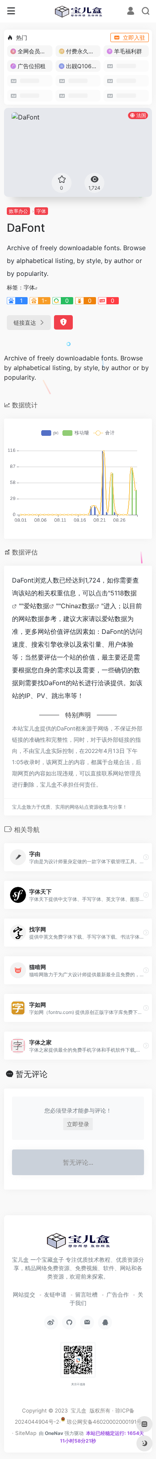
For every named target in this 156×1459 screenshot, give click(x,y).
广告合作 (117, 1294)
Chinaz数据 (77, 606)
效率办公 (18, 211)
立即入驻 (134, 37)
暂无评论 (32, 1074)
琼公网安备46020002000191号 (103, 1422)
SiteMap (25, 1433)
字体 (41, 211)
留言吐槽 (86, 1294)
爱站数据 (36, 606)
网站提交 (24, 1294)
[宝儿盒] (78, 11)
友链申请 (55, 1294)
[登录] (130, 12)
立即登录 (78, 1124)
